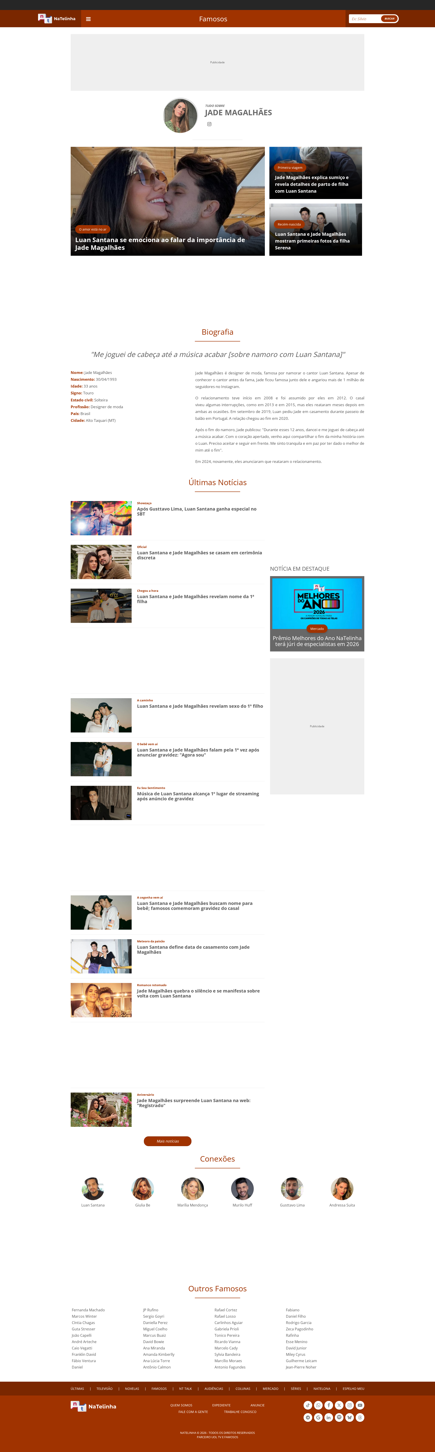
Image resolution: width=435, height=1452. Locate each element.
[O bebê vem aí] (101, 759)
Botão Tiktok (308, 1409)
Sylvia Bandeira (227, 1354)
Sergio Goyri (153, 1316)
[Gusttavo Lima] (292, 1188)
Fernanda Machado (88, 1309)
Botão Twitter (339, 1409)
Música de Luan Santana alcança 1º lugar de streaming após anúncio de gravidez (198, 796)
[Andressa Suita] (342, 1188)
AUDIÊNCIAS (214, 1388)
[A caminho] (101, 715)
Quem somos (181, 1405)
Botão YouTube (360, 1409)
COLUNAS (243, 1388)
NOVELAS (132, 1388)
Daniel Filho (296, 1316)
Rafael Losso (225, 1316)
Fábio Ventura (84, 1360)
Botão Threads (360, 1421)
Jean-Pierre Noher (301, 1367)
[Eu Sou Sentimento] (101, 802)
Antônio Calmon (157, 1367)
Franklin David (84, 1354)
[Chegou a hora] (101, 605)
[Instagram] (209, 123)
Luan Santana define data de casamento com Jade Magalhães (193, 949)
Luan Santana (93, 1205)
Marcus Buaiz (154, 1335)
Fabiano (293, 1309)
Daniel (77, 1367)
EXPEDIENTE (221, 1405)
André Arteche (84, 1341)
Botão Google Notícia (318, 1421)
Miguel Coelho (155, 1329)
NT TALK (185, 1388)
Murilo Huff (242, 1205)
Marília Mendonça (192, 1205)
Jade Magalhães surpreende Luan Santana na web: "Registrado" (194, 1102)
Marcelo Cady (226, 1348)
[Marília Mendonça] (192, 1188)
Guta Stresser (83, 1329)
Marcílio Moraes (228, 1360)
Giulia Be (142, 1205)
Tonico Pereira (227, 1335)
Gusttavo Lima (292, 1205)
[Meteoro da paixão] (101, 956)
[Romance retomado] (101, 999)
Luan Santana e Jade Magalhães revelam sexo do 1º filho (200, 706)
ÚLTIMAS (77, 1388)
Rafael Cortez (226, 1309)
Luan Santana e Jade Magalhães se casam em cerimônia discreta (199, 555)
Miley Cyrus (295, 1354)
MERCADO (270, 1388)
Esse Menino (296, 1341)
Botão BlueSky (349, 1421)
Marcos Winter (84, 1316)
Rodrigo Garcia (299, 1322)
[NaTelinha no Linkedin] (328, 1417)
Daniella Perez (155, 1322)
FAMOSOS (159, 1388)
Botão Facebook (328, 1409)
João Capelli (82, 1335)
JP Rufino (150, 1309)
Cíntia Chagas (83, 1322)
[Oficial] (101, 561)
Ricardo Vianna (227, 1341)
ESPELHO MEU (353, 1388)
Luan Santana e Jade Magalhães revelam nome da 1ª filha (195, 598)
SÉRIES (296, 1388)
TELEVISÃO (105, 1388)
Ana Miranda (154, 1348)
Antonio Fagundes (230, 1367)
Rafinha (292, 1335)
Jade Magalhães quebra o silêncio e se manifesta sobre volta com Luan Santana (198, 993)
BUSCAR (389, 18)
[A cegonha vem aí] (101, 912)
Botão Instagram (349, 1409)
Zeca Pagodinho (299, 1329)
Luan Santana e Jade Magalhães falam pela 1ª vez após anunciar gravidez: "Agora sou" (198, 752)
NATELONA (322, 1388)
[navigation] (88, 18)
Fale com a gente (193, 1412)
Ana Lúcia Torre (156, 1360)
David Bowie (153, 1341)
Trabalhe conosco (240, 1412)
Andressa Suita (342, 1205)
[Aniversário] (101, 1109)
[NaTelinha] (56, 18)
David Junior (296, 1348)
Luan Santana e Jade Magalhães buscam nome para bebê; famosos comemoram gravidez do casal (195, 905)
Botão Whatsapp (318, 1409)
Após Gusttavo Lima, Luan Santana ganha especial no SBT (196, 511)
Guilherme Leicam (301, 1360)
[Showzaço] (101, 518)
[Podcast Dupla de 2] (339, 1417)
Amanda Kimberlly (158, 1354)
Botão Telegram (308, 1421)
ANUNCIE (258, 1405)
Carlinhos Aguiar (229, 1322)
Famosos (213, 18)
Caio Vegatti (82, 1348)
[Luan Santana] (93, 1188)
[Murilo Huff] (242, 1188)
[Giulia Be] (142, 1188)
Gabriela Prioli (227, 1329)
